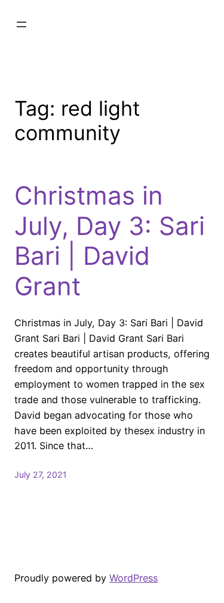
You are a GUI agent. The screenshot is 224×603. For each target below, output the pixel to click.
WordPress (133, 578)
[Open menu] (21, 24)
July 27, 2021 (40, 474)
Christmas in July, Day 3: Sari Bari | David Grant (109, 241)
